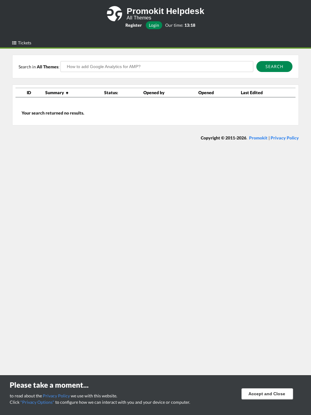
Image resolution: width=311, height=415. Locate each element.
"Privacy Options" (37, 402)
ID (29, 92)
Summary (55, 92)
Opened (206, 92)
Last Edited (252, 92)
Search (274, 66)
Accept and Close (266, 393)
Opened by (154, 92)
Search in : (39, 66)
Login (154, 25)
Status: (111, 92)
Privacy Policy (56, 395)
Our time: (180, 25)
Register (133, 25)
